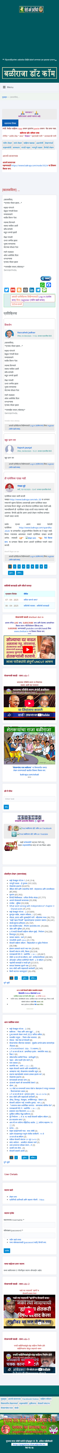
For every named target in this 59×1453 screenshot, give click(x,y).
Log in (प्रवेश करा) (36, 425)
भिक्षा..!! (11, 1054)
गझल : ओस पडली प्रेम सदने (19, 1060)
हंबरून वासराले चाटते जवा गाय (20, 948)
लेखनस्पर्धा (49, 143)
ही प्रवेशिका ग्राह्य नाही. (15, 478)
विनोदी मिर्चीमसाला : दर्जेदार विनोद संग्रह (23, 897)
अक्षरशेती (39, 143)
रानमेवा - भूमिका (15, 903)
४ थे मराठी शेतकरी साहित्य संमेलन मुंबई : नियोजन (26, 931)
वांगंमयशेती (27, 842)
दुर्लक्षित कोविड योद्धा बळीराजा (19, 1113)
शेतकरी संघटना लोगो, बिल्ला (19, 951)
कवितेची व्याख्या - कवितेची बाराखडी (36, 605)
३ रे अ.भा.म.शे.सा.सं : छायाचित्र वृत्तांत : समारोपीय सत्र (28, 1051)
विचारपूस (12, 934)
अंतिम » (19, 573)
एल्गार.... (12, 1128)
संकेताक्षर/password (13, 1230)
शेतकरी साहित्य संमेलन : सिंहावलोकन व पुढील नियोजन (28, 942)
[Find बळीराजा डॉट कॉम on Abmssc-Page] (16, 828)
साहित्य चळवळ (29, 143)
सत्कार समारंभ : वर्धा (16, 937)
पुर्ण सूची (7, 982)
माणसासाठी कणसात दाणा (18, 1079)
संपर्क (16, 1407)
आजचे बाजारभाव (14, 1398)
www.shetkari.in (21, 631)
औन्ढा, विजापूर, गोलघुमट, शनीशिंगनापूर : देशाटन (26, 1099)
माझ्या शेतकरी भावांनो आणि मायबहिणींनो (23, 1068)
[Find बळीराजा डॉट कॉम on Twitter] (14, 834)
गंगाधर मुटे (21, 485)
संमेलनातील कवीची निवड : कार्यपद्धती (22, 1057)
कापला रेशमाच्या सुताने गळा (18, 965)
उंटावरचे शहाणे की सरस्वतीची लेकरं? (22, 1082)
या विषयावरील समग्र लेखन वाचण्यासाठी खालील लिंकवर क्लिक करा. (30, 769)
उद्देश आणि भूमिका (15, 928)
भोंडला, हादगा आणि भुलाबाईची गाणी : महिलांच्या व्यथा (27, 917)
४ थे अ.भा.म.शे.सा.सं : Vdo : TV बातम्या (23, 1048)
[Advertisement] (29, 33)
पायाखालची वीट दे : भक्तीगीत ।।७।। (23, 954)
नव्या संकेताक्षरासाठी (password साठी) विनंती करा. (27, 1242)
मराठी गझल (25, 147)
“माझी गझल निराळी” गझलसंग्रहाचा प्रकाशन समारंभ (27, 920)
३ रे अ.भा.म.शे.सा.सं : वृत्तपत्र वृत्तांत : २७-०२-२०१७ (28, 1094)
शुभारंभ (11, 894)
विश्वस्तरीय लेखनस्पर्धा (9, 1403)
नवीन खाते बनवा (15, 1239)
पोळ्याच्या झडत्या (15, 886)
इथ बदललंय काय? (15, 1119)
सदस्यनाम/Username (14, 1219)
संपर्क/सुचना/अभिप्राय (17, 923)
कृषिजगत (32, 1403)
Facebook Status (30, 1398)
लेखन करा (13, 1196)
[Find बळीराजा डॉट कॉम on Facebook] (35, 828)
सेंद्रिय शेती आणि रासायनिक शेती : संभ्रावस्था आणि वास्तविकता (31, 889)
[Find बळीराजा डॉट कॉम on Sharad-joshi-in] (10, 828)
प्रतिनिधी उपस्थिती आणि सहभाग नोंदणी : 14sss (26, 1199)
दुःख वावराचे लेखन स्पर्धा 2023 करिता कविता (25, 1034)
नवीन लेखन (7, 143)
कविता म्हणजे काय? (31, 599)
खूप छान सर (10, 440)
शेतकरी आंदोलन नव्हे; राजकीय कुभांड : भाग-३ (25, 1102)
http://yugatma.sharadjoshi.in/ (29, 1444)
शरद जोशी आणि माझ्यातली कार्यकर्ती (22, 968)
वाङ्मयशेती (7, 147)
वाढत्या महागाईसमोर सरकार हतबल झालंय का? (25, 1074)
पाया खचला (13, 1062)
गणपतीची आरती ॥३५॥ (17, 940)
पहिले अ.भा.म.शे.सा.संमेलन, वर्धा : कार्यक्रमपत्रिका (27, 957)
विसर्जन (8, 324)
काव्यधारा (16, 147)
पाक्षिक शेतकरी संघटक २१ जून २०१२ (23, 1139)
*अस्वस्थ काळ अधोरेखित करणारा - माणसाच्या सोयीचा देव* (30, 1105)
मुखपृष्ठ (4, 97)
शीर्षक (26, 593)
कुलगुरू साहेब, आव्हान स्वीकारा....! (21, 914)
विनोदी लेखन (49, 147)
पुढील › (11, 573)
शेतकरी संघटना (44, 1403)
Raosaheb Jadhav (26, 332)
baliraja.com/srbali (29, 774)
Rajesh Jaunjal (24, 447)
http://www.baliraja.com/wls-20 (25, 499)
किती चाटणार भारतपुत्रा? (18, 971)
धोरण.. (12, 1085)
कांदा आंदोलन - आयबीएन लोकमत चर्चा (23, 1142)
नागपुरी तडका (37, 147)
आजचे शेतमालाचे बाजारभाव (19, 900)
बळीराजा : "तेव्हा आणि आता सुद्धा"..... (22, 1031)
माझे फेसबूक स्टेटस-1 (17, 880)
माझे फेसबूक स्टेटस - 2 (17, 911)
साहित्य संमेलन (45, 1398)
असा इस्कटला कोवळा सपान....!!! (20, 1145)
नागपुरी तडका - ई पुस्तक (18, 883)
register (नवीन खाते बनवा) (33, 300)
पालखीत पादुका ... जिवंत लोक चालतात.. (23, 1037)
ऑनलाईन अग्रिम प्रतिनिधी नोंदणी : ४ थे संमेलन (26, 960)
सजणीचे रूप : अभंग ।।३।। (19, 1065)
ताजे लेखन (18, 143)
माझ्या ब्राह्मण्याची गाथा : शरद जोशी (21, 1130)
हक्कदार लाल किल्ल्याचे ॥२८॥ (20, 1111)
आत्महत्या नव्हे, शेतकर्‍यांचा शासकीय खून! (23, 1071)
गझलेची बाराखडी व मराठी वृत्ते (19, 962)
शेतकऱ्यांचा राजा (7, 1407)
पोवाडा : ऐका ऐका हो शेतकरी (19, 1040)
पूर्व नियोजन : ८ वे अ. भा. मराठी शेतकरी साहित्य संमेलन (28, 1116)
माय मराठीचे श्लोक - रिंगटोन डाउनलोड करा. (24, 925)
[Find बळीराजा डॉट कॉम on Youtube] (32, 834)
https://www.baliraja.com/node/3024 (29, 165)
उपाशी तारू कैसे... (15, 1148)
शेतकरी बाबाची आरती (16, 1150)
